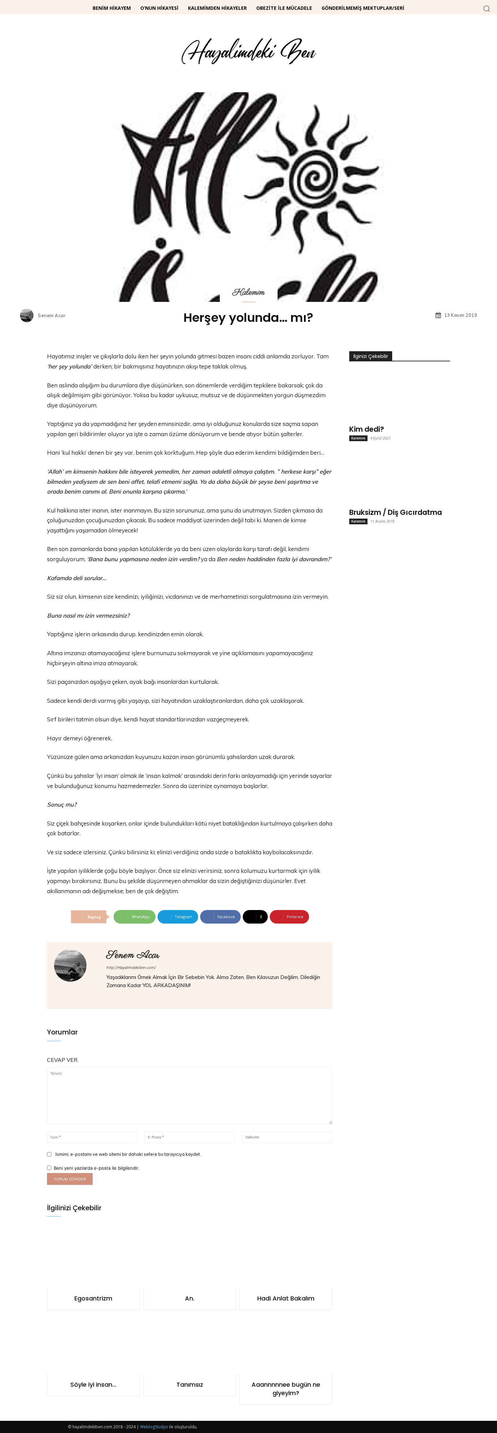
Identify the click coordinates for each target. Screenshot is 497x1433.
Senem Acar (52, 315)
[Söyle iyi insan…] (93, 1343)
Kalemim (249, 292)
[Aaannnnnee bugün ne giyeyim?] (285, 1343)
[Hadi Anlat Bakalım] (285, 1257)
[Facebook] (109, 997)
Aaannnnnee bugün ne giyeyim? (286, 1388)
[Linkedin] (128, 997)
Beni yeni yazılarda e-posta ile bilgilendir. (96, 1168)
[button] (486, 8)
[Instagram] (118, 997)
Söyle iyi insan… (93, 1384)
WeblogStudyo (154, 1427)
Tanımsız (189, 1384)
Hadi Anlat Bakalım (285, 1298)
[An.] (189, 1257)
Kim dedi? (366, 429)
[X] (148, 997)
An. (189, 1298)
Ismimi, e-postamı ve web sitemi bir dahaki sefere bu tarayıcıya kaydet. (128, 1154)
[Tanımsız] (189, 1343)
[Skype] (138, 997)
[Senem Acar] (28, 315)
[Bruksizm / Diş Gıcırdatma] (399, 478)
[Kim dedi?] (399, 395)
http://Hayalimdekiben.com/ (131, 967)
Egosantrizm (93, 1298)
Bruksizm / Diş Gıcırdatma (395, 512)
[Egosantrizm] (93, 1257)
